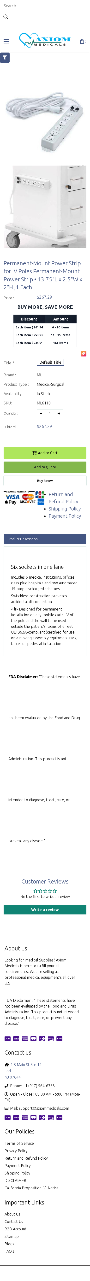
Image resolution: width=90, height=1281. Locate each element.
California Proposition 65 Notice (32, 1188)
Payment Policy (65, 516)
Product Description (22, 539)
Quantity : (11, 413)
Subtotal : (11, 427)
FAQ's (9, 1251)
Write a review (45, 909)
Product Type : (16, 384)
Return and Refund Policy (26, 1158)
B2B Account (15, 1229)
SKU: (8, 403)
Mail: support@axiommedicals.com (39, 1108)
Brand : (10, 375)
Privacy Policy (16, 1151)
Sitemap (12, 1236)
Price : (9, 298)
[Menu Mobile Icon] (6, 41)
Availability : (14, 393)
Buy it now (45, 481)
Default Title (50, 362)
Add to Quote (45, 467)
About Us (12, 1214)
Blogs (9, 1244)
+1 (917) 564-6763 (39, 1086)
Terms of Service (19, 1143)
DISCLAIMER (15, 1180)
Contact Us (14, 1221)
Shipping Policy (65, 508)
